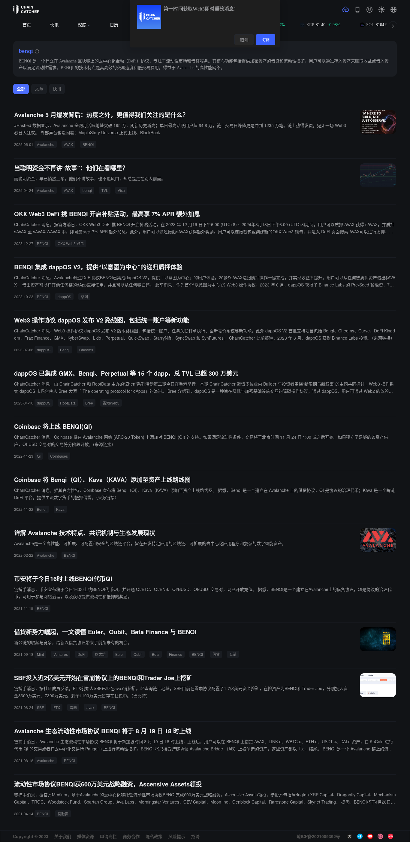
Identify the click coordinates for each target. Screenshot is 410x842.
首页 (27, 25)
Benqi (65, 349)
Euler (119, 654)
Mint (40, 654)
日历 (114, 25)
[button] (393, 9)
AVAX (68, 144)
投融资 (63, 813)
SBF (40, 707)
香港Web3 (111, 402)
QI (39, 456)
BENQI (88, 144)
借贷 (216, 654)
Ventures (60, 654)
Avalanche (45, 144)
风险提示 (176, 836)
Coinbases (59, 456)
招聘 (195, 836)
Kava (60, 509)
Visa (121, 190)
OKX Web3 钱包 (71, 243)
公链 (233, 654)
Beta (155, 654)
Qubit (138, 654)
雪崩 (73, 707)
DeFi (81, 654)
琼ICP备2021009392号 (318, 836)
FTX (56, 707)
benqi (87, 190)
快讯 (54, 25)
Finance (175, 654)
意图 (84, 296)
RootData (68, 402)
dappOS (64, 296)
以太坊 (100, 654)
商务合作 (131, 836)
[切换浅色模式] (381, 9)
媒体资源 (85, 836)
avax (90, 707)
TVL (104, 190)
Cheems (86, 349)
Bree (89, 402)
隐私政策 (154, 836)
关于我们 (62, 836)
